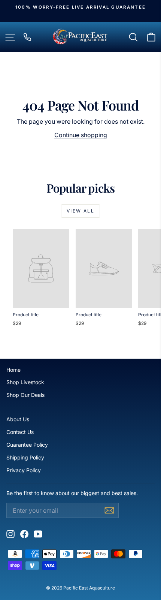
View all (80, 211)
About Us (17, 419)
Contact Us (20, 432)
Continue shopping (80, 135)
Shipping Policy (25, 457)
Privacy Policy (23, 470)
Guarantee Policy (27, 444)
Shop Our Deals (25, 395)
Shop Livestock (25, 382)
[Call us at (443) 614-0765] (27, 37)
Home (13, 370)
